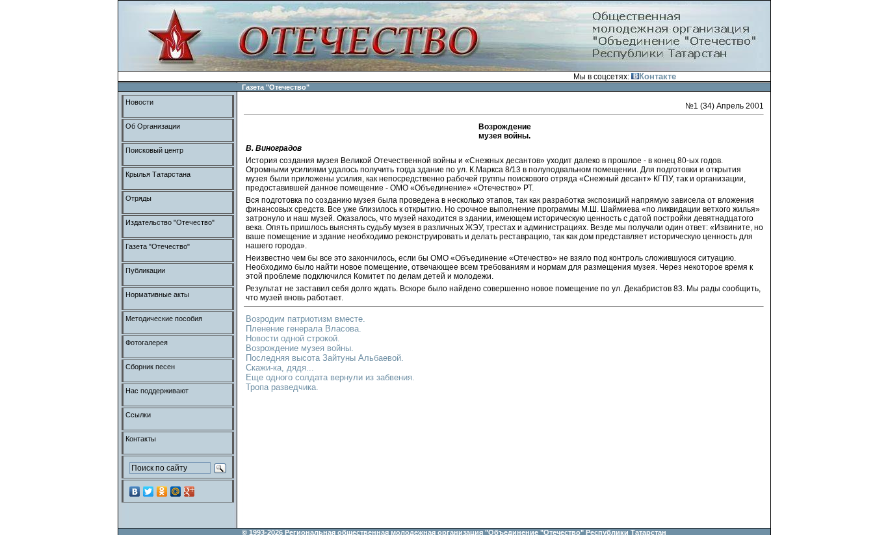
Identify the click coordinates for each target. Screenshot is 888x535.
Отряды (138, 198)
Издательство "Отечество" (170, 222)
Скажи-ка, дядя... (280, 367)
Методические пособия (163, 318)
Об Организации (152, 126)
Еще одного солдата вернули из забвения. (330, 377)
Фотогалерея (146, 342)
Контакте (657, 76)
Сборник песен (150, 367)
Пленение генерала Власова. (303, 328)
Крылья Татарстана (157, 174)
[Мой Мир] (176, 491)
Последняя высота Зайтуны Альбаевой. (325, 358)
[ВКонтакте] (135, 491)
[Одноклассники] (162, 491)
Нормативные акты (157, 294)
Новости (139, 102)
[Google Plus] (189, 491)
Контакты (140, 439)
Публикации (145, 270)
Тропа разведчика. (282, 387)
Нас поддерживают (157, 391)
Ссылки (138, 415)
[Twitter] (148, 491)
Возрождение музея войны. (300, 348)
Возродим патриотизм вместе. (305, 319)
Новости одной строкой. (293, 338)
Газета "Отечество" (157, 246)
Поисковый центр (154, 150)
